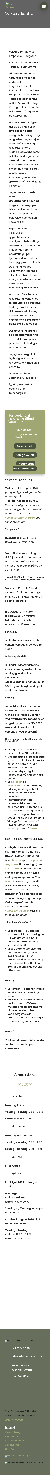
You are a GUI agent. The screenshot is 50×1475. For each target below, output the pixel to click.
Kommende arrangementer (24, 466)
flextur (34, 828)
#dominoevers (14, 1419)
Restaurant (12, 1436)
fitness (16, 860)
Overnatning (13, 1432)
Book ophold (25, 446)
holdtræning (13, 868)
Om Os (9, 1449)
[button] (44, 6)
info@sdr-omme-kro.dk (20, 517)
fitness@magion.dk (17, 910)
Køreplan (16, 782)
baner (8, 881)
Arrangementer (14, 1440)
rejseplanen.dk (17, 785)
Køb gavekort (25, 455)
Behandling (12, 1445)
